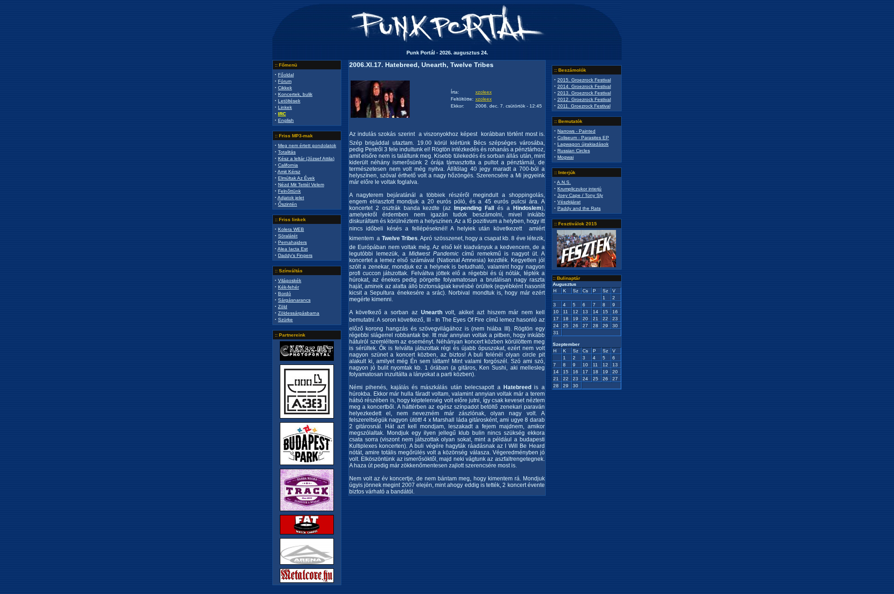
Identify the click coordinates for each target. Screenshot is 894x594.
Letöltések (289, 100)
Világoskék (289, 280)
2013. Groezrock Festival (584, 92)
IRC (282, 113)
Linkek (285, 107)
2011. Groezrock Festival (583, 105)
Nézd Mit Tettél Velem (301, 184)
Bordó (284, 293)
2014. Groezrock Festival (584, 86)
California (288, 165)
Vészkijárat (569, 201)
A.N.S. (564, 182)
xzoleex (483, 91)
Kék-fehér (288, 287)
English (286, 120)
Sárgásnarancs (294, 300)
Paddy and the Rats (579, 208)
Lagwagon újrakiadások (583, 144)
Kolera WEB (291, 229)
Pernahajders (292, 242)
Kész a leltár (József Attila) (306, 158)
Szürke (285, 319)
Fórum (284, 81)
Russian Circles (573, 150)
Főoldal (286, 74)
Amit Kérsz (289, 171)
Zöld (282, 306)
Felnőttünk (289, 191)
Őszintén (287, 204)
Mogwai (565, 157)
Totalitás (287, 152)
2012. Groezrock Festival (584, 99)
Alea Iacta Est (293, 248)
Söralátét (288, 235)
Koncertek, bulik (295, 94)
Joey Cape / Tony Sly (580, 195)
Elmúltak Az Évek (296, 178)
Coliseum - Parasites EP (583, 137)
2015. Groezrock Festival (584, 79)
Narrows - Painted (576, 131)
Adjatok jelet (291, 197)
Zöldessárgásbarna (298, 313)
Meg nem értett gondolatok (307, 145)
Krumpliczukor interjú (579, 188)
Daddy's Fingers (295, 255)
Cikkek (285, 87)
